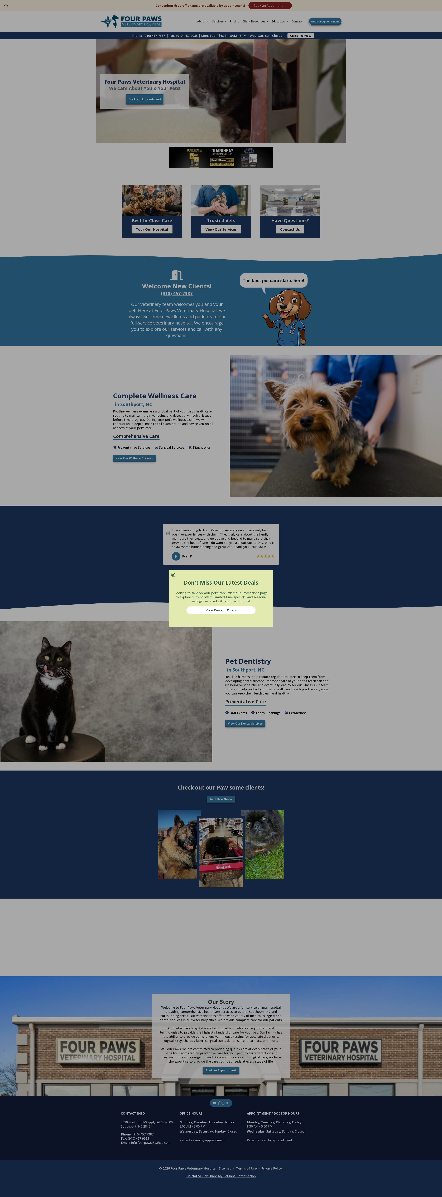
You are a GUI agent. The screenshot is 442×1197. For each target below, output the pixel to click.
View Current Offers (221, 610)
